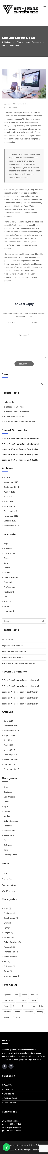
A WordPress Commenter (13, 438)
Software (8, 601)
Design (6, 1006)
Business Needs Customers (16, 412)
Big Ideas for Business (14, 407)
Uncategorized (10, 611)
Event (6, 558)
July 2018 (8, 497)
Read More (36, 1059)
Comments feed (9, 885)
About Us (8, 1085)
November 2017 (11, 516)
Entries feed (7, 879)
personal (7, 1011)
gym (33, 1006)
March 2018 (9, 506)
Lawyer (7, 568)
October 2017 (10, 521)
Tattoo (6, 606)
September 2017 (11, 526)
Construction (9, 553)
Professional (9, 587)
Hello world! (9, 402)
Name (11, 322)
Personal (8, 582)
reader (17, 1011)
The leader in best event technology (20, 421)
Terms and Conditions (16, 1145)
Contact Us (8, 1089)
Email (35, 322)
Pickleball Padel (10, 1098)
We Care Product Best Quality (24, 449)
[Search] (43, 621)
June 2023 (8, 477)
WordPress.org (8, 891)
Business (8, 548)
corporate (22, 1000)
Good (15, 1006)
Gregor (24, 1006)
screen (6, 1017)
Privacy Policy (35, 1145)
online (41, 1006)
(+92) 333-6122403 (13, 1124)
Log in (4, 873)
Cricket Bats (9, 1094)
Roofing (40, 1011)
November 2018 (11, 482)
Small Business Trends (14, 416)
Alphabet (7, 995)
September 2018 (11, 487)
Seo (5, 597)
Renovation (29, 1011)
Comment (24, 335)
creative (33, 1000)
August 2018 (9, 492)
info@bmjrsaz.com (13, 1127)
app (16, 995)
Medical (7, 572)
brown (24, 995)
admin (5, 449)
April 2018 (8, 501)
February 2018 (10, 511)
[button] (6, 1147)
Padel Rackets (10, 1103)
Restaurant (9, 592)
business (34, 995)
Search (6, 374)
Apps (6, 544)
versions (16, 1017)
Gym (6, 563)
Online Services (12, 107)
